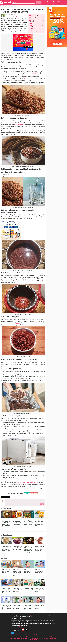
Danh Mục (48, 3)
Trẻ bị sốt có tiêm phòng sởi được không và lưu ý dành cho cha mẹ (28, 572)
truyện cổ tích (21, 615)
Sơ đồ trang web (38, 635)
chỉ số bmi (52, 615)
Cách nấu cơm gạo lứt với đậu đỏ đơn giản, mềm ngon (17, 548)
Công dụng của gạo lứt (35, 15)
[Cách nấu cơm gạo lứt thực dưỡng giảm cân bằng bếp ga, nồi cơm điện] (6, 540)
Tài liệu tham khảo (20, 16)
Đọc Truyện (53, 4)
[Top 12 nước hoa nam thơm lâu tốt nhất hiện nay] (17, 582)
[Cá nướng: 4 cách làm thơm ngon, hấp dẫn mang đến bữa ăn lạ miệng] (28, 514)
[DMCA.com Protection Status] (15, 633)
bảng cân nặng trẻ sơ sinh (30, 615)
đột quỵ (39, 74)
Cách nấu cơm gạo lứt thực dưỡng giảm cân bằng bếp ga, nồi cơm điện (6, 549)
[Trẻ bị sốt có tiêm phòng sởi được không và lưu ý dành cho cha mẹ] (28, 564)
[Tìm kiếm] (38, 2)
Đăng (42, 504)
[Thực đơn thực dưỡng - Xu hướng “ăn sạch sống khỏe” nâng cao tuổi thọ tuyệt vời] (28, 540)
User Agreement (20, 635)
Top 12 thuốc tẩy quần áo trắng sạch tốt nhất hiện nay (6, 607)
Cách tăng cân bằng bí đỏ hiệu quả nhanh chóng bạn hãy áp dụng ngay (39, 522)
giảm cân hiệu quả (18, 124)
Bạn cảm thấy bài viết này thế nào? (16, 493)
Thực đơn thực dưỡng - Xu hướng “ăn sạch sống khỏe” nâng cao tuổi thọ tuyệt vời (28, 549)
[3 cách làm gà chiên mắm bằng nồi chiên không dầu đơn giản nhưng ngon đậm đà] (6, 514)
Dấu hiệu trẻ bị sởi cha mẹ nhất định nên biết (39, 607)
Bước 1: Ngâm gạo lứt (36, 28)
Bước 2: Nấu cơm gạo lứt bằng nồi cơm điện (36, 30)
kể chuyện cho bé (40, 615)
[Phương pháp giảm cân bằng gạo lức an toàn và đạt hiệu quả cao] (39, 540)
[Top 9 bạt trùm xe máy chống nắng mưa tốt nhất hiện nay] (6, 582)
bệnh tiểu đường (28, 78)
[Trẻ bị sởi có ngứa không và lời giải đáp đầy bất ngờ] (39, 564)
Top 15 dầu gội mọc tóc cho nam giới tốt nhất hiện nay (28, 607)
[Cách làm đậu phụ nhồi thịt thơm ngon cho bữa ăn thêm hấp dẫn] (17, 514)
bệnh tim (34, 73)
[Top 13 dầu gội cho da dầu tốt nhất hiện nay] (17, 599)
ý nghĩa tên (46, 615)
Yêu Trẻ (7, 2)
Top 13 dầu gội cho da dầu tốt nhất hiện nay (16, 607)
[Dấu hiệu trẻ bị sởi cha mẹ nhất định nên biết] (39, 599)
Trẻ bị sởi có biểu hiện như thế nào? (28, 589)
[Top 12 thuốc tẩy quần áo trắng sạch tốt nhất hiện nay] (6, 599)
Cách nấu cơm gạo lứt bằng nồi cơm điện (37, 26)
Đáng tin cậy (35, 493)
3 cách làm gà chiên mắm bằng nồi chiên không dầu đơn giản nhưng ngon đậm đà (6, 523)
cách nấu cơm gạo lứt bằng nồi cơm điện (27, 482)
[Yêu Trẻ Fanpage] (26, 631)
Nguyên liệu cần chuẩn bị (36, 23)
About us (13, 635)
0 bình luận (5, 497)
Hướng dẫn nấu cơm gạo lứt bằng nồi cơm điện (36, 21)
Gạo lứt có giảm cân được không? (35, 18)
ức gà (17, 323)
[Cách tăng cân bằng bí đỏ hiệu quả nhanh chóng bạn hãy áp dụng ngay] (39, 514)
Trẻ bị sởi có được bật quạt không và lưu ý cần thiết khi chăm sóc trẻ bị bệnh (17, 572)
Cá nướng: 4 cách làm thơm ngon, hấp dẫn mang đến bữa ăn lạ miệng (28, 522)
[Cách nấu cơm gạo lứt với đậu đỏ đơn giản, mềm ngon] (17, 540)
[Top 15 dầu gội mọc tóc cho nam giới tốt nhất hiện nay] (28, 599)
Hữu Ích (27, 493)
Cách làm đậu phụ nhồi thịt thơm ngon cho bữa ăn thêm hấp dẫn (17, 522)
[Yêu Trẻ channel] (23, 631)
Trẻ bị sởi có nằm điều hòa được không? (6, 571)
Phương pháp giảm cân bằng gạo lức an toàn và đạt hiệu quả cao (39, 548)
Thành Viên (59, 4)
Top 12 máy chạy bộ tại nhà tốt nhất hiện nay (39, 590)
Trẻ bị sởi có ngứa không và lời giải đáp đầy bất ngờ (39, 571)
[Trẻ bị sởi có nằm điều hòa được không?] (6, 564)
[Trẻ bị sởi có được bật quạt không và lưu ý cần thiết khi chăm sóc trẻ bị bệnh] (17, 564)
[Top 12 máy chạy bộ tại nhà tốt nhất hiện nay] (39, 582)
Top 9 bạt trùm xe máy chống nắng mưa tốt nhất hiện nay (6, 590)
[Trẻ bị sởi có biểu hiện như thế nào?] (28, 582)
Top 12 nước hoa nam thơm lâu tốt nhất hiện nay (17, 590)
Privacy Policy (29, 635)
